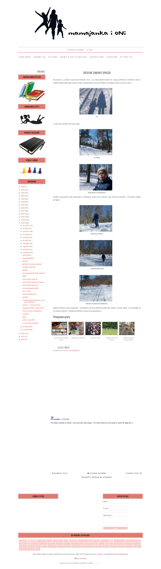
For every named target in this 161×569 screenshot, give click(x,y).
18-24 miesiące (42, 540)
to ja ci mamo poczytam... (30, 323)
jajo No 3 (25, 261)
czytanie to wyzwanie (91, 543)
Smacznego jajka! (28, 258)
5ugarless (100, 554)
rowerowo (106, 546)
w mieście (25, 314)
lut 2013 (26, 327)
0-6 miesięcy (22, 540)
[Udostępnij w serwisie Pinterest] (68, 347)
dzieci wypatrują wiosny (30, 285)
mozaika (25, 297)
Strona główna (75, 49)
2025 (23, 187)
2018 (23, 208)
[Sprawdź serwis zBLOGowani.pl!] (80, 558)
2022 (23, 196)
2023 (23, 193)
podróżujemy (96, 56)
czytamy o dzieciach (77, 543)
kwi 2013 (26, 249)
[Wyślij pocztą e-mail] (59, 347)
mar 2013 (26, 252)
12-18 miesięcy (32, 540)
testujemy (114, 546)
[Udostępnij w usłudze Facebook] (66, 347)
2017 (23, 211)
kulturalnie (136, 543)
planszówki (61, 546)
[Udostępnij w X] (63, 347)
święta (38, 549)
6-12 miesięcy (73, 540)
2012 (23, 333)
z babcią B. (138, 546)
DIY (91, 540)
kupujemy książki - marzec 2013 (33, 308)
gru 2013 (26, 225)
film (106, 543)
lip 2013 (26, 240)
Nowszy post (60, 473)
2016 (23, 214)
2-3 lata (64, 350)
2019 (23, 205)
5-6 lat (66, 540)
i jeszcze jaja (26, 255)
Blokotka (98, 563)
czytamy (52, 56)
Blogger (125, 554)
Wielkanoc (34, 543)
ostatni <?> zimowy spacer (31, 305)
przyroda (98, 546)
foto (111, 543)
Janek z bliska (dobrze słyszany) (33, 282)
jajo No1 (25, 270)
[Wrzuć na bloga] (61, 347)
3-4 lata (55, 540)
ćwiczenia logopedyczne (26, 549)
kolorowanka (118, 543)
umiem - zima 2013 (28, 320)
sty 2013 (26, 330)
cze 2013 (26, 243)
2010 (23, 339)
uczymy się (126, 56)
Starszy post (133, 473)
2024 (23, 190)
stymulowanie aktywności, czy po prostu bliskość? (33, 301)
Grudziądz (96, 540)
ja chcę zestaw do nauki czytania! (33, 273)
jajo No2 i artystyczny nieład (32, 264)
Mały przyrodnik (119, 540)
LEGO (111, 540)
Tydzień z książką (24, 543)
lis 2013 (25, 228)
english (101, 543)
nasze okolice (52, 546)
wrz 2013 (26, 234)
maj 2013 (26, 246)
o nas (90, 49)
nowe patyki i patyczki (29, 279)
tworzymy (112, 56)
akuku (24, 317)
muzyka (44, 546)
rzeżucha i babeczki (28, 267)
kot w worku (26, 291)
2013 (23, 223)
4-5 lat (61, 540)
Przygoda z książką (132, 540)
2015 (23, 217)
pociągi (69, 546)
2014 (23, 220)
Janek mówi (25, 56)
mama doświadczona (29, 294)
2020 (23, 202)
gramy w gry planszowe (73, 56)
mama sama (23, 546)
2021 (23, 199)
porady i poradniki (88, 546)
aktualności (74, 350)
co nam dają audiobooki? (30, 288)
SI (139, 540)
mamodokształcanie (34, 546)
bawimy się (40, 56)
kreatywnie (127, 543)
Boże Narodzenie (83, 540)
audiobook (51, 543)
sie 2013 (26, 237)
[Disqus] (97, 385)
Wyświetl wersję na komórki (97, 477)
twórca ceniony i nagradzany (32, 311)
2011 (23, 336)
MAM (24, 276)
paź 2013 (26, 231)
